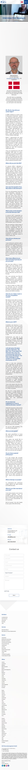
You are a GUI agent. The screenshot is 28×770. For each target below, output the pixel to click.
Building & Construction (6, 639)
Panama (3, 712)
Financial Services (5, 643)
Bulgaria (3, 672)
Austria (3, 662)
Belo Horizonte (5, 666)
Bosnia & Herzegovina (6, 669)
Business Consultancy (6, 640)
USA (2, 739)
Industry (3, 646)
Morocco (3, 708)
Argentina (4, 663)
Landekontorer (5, 617)
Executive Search (5, 629)
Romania (3, 721)
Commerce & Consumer (6, 642)
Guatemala (4, 697)
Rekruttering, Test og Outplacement (9, 631)
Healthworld (4, 645)
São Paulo (4, 734)
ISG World (4, 614)
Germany (3, 694)
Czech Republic (5, 684)
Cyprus (3, 683)
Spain (3, 730)
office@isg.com (12, 536)
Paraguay (4, 714)
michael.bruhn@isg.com (13, 78)
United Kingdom (5, 740)
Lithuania (3, 703)
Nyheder (3, 621)
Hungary (3, 699)
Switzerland (4, 733)
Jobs (3, 623)
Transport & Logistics (6, 654)
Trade (3, 652)
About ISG (4, 620)
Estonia (3, 691)
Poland (3, 718)
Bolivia (3, 668)
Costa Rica (4, 680)
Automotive (4, 637)
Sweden (3, 731)
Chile (3, 675)
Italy (2, 700)
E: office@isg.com (5, 749)
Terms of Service (5, 763)
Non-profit (4, 648)
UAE (2, 737)
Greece (3, 696)
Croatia (3, 681)
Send (14, 595)
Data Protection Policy (6, 760)
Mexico (3, 706)
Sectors (3, 635)
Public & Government (6, 649)
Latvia (3, 702)
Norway (3, 711)
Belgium (3, 665)
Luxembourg (4, 705)
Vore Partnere (4, 618)
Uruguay (3, 742)
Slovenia (3, 727)
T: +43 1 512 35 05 (5, 751)
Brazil (3, 671)
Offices (3, 659)
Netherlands (4, 709)
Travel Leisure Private (6, 655)
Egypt (3, 690)
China (3, 677)
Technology (4, 651)
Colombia (3, 678)
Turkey (3, 736)
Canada (3, 674)
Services (4, 627)
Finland (3, 693)
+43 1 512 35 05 (12, 541)
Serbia (3, 724)
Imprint (3, 762)
